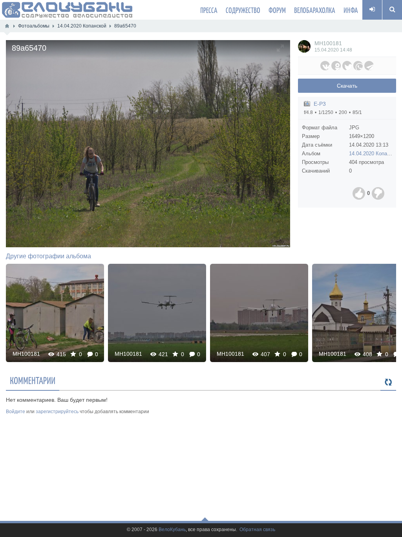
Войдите (15, 411)
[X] (347, 65)
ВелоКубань (172, 529)
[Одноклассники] (336, 65)
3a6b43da (157, 312)
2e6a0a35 (259, 312)
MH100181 (328, 43)
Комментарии (32, 380)
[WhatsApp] (358, 65)
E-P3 (320, 104)
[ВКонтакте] (325, 65)
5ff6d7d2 (55, 312)
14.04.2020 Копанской (374, 153)
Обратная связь (257, 529)
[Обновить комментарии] (388, 382)
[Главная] (7, 26)
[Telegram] (369, 65)
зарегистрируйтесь (57, 411)
